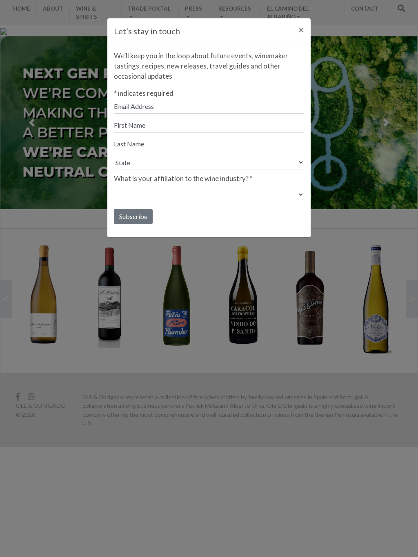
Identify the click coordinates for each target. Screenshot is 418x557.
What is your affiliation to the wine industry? (183, 178)
